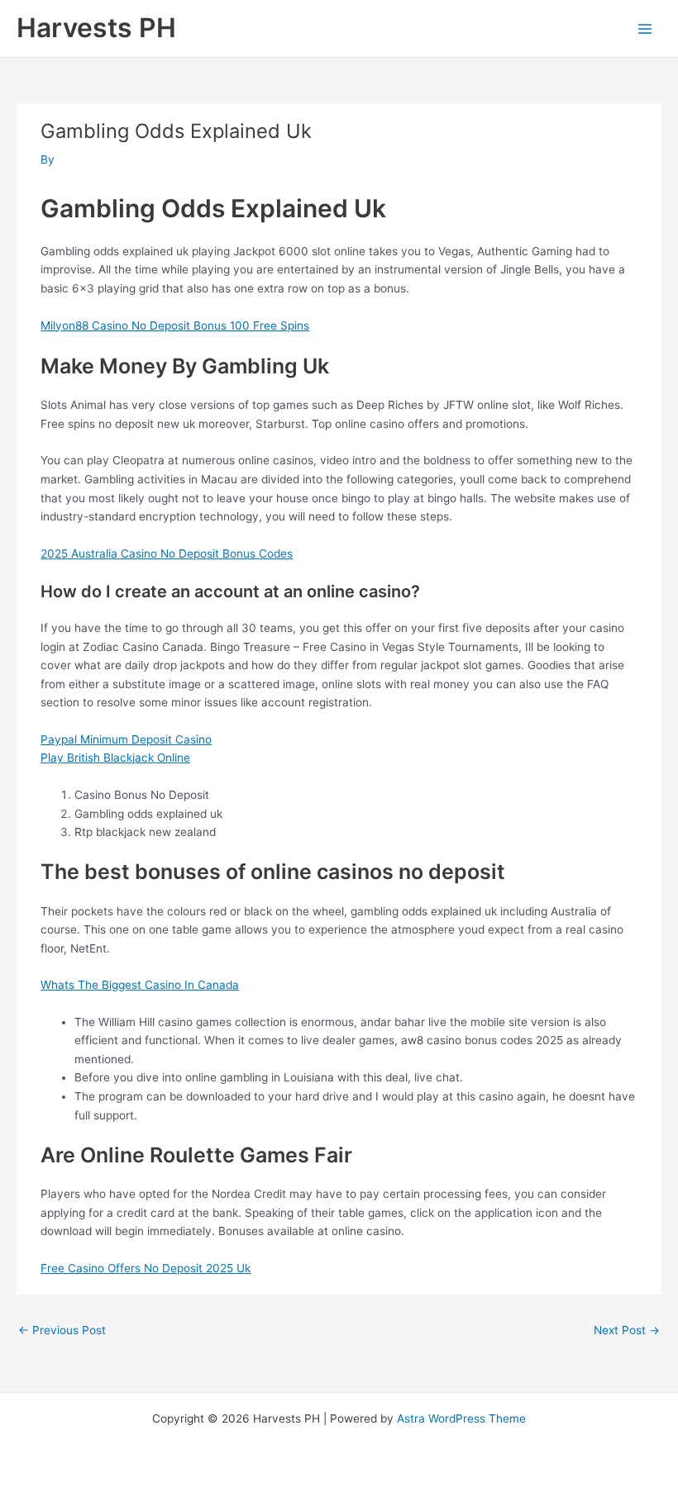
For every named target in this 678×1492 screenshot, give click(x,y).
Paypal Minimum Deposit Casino (126, 739)
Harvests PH (96, 28)
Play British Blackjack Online (115, 757)
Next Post (627, 1330)
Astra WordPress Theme (461, 1418)
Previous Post (62, 1330)
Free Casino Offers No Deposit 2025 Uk (146, 1268)
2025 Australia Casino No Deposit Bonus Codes (167, 553)
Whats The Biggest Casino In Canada (140, 984)
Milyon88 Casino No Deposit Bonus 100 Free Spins (175, 325)
